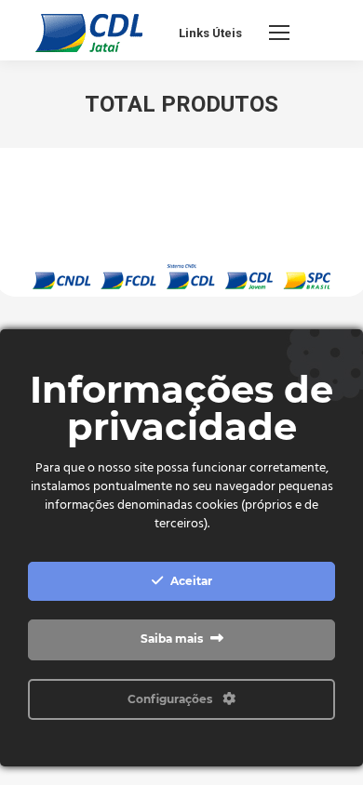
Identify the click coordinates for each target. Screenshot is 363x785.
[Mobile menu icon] (279, 32)
